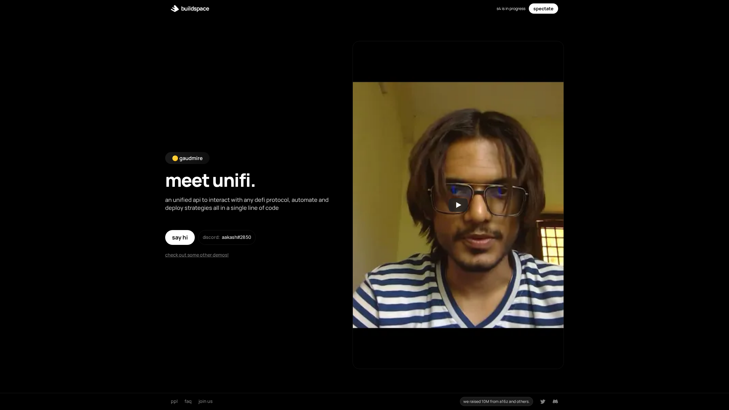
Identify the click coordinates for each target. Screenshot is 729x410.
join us (205, 401)
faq (188, 401)
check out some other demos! (197, 255)
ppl (174, 401)
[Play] (458, 205)
